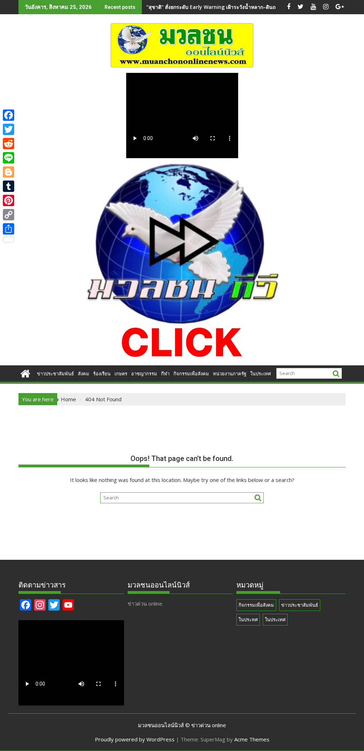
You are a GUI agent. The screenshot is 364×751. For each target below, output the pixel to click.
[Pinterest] (8, 200)
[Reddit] (8, 143)
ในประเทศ (260, 373)
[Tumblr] (8, 186)
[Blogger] (8, 172)
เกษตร (120, 373)
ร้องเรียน (102, 373)
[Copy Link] (8, 215)
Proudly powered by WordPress (135, 739)
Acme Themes (251, 739)
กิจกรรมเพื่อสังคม (191, 373)
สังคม (83, 373)
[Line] (8, 158)
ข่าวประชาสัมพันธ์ (55, 373)
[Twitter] (8, 129)
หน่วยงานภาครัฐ (229, 373)
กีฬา (165, 373)
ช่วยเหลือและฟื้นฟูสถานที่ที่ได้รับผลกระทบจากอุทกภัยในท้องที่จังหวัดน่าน (225, 7)
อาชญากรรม (144, 373)
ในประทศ (248, 619)
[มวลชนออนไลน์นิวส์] (25, 373)
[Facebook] (8, 115)
